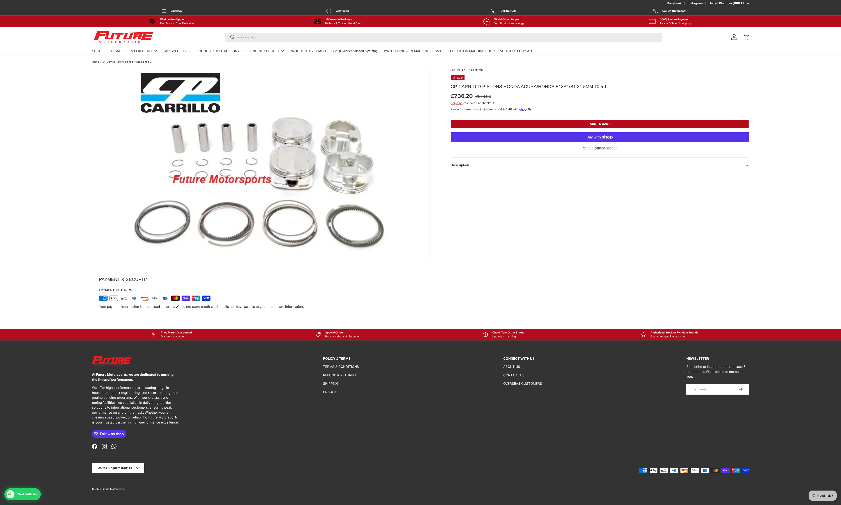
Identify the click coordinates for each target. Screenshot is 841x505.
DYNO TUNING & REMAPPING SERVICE (413, 51)
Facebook (674, 3)
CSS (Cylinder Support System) (354, 51)
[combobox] (443, 37)
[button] (746, 37)
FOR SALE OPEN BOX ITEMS (129, 51)
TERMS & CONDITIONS (341, 367)
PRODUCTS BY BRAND (308, 51)
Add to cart (600, 124)
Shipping (457, 103)
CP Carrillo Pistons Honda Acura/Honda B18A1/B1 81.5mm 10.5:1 (127, 61)
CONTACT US (514, 375)
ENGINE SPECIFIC (264, 51)
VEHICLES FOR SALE (516, 51)
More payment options (600, 148)
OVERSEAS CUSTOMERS (522, 383)
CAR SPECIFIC (174, 51)
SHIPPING (331, 383)
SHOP (96, 51)
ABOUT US (511, 367)
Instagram (695, 3)
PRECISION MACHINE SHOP (472, 51)
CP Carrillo (458, 70)
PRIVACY (330, 392)
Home (95, 61)
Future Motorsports (113, 489)
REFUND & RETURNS (339, 375)
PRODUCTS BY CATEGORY (218, 51)
